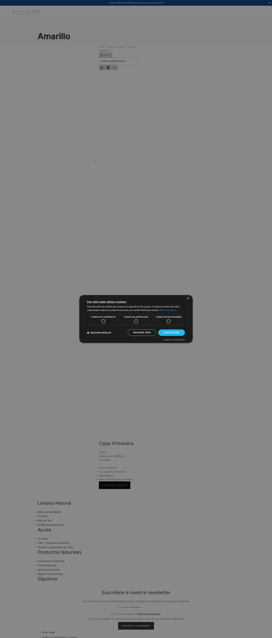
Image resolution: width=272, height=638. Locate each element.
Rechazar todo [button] (142, 332)
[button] (99, 332)
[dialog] (136, 319)
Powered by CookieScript (174, 340)
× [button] (188, 298)
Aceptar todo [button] (171, 332)
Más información (168, 310)
